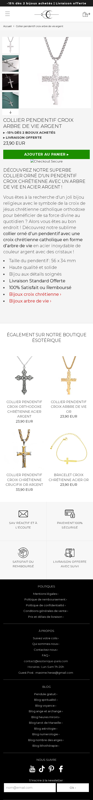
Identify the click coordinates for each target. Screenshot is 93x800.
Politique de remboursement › (45, 599)
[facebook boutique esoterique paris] (60, 771)
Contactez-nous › (46, 649)
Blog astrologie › (45, 728)
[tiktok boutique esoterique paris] (41, 771)
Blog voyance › (45, 705)
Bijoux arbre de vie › (30, 301)
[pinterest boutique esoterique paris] (51, 771)
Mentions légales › (45, 593)
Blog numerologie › (45, 734)
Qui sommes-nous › (45, 644)
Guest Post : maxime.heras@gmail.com (45, 672)
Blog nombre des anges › (46, 740)
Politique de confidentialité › (46, 605)
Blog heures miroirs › (45, 717)
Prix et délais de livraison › (46, 616)
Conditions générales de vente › (45, 611)
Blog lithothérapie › (45, 745)
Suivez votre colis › (46, 638)
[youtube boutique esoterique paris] (32, 771)
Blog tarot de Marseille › (46, 722)
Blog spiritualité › (46, 699)
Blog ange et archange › (46, 711)
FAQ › (46, 655)
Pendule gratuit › (45, 694)
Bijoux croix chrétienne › (35, 294)
